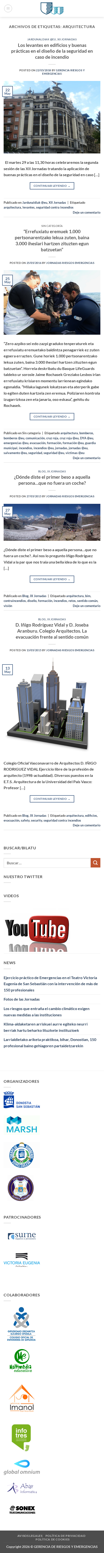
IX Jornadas (56, 471)
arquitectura (12, 207)
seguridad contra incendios (55, 207)
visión (8, 606)
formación (54, 443)
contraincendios (15, 601)
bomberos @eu (14, 438)
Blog (42, 471)
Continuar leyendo (52, 186)
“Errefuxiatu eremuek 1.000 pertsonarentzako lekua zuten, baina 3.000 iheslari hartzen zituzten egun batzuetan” (52, 240)
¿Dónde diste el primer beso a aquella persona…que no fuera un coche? (52, 480)
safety (25, 820)
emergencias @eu (16, 443)
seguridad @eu (54, 453)
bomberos (86, 433)
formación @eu (73, 443)
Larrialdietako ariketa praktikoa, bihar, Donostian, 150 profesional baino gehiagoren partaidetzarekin (50, 1042)
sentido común (87, 601)
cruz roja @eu (69, 438)
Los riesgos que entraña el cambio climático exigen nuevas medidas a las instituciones (46, 1011)
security (36, 820)
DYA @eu (86, 438)
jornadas (61, 448)
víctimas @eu (75, 453)
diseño (32, 601)
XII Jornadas (67, 39)
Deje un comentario (86, 212)
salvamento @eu (15, 453)
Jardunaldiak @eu (41, 39)
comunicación (35, 438)
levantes (28, 207)
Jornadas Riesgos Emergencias (70, 262)
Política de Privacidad (65, 1536)
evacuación (37, 443)
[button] (8, 8)
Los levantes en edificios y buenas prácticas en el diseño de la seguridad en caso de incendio (52, 51)
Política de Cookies (53, 1539)
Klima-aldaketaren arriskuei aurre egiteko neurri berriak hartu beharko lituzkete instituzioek (46, 1027)
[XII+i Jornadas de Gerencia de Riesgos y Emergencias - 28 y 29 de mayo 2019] (52, 8)
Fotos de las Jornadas (22, 999)
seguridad (35, 453)
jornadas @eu (78, 448)
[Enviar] (95, 862)
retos (72, 601)
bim (87, 596)
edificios (91, 815)
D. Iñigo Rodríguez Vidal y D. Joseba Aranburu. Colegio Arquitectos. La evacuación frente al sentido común (52, 631)
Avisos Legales (30, 1536)
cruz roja (52, 438)
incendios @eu (44, 448)
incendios (25, 448)
